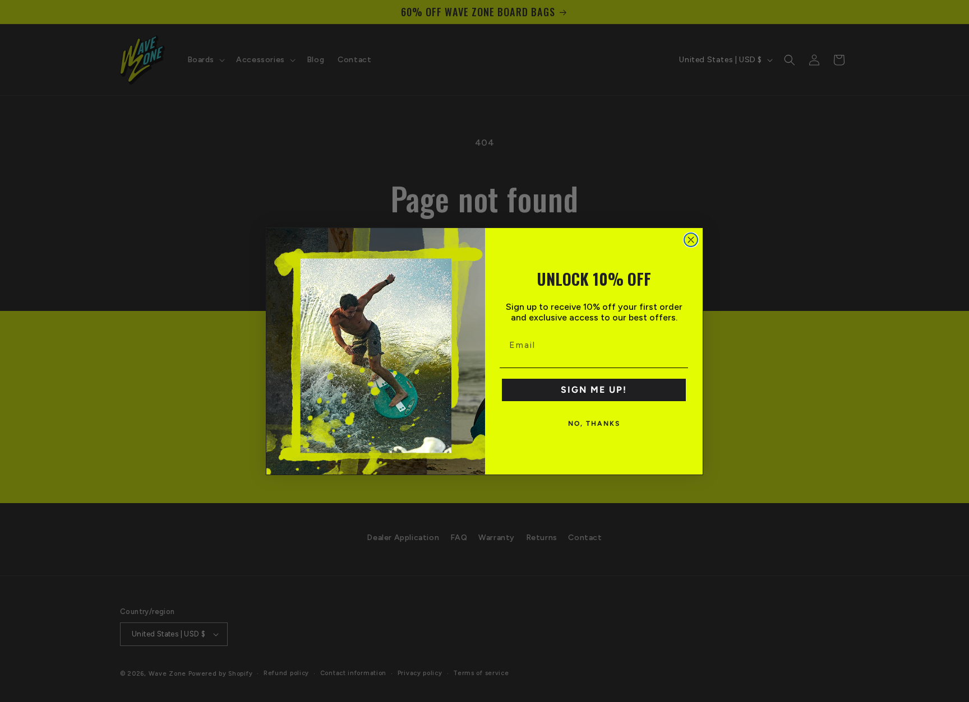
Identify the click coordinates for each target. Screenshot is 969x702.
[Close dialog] (691, 240)
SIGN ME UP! (594, 389)
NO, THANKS (594, 423)
